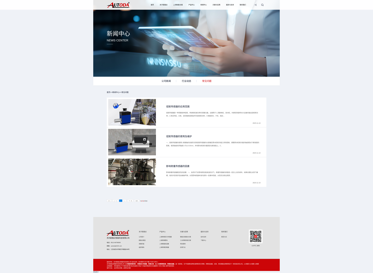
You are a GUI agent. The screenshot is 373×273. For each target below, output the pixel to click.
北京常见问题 (118, 268)
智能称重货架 (132, 264)
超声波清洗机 (170, 266)
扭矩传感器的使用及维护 (179, 136)
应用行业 (183, 247)
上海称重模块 (163, 240)
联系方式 (224, 237)
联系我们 (243, 5)
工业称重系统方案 (185, 240)
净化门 (140, 266)
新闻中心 (203, 5)
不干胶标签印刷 (126, 266)
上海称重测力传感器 (165, 237)
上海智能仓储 (178, 5)
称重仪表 (151, 264)
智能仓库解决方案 (185, 237)
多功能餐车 (154, 266)
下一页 (130, 201)
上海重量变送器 (164, 244)
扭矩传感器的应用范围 (178, 106)
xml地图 (246, 264)
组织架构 (141, 247)
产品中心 (191, 5)
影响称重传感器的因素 (178, 166)
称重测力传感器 (142, 264)
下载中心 (203, 240)
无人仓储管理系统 (160, 264)
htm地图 (251, 264)
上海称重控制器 (164, 247)
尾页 (137, 201)
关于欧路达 (163, 5)
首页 (152, 5)
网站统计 (96, 272)
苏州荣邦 (141, 262)
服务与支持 (230, 5)
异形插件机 (117, 266)
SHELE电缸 (162, 266)
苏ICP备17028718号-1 (151, 262)
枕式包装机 (134, 266)
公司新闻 (166, 81)
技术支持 (203, 237)
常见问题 (206, 81)
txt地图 (257, 264)
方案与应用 (216, 5)
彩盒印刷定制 (147, 266)
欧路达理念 (142, 240)
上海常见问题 (126, 268)
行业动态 (186, 81)
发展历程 (141, 244)
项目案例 (183, 244)
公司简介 (141, 237)
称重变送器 (170, 264)
